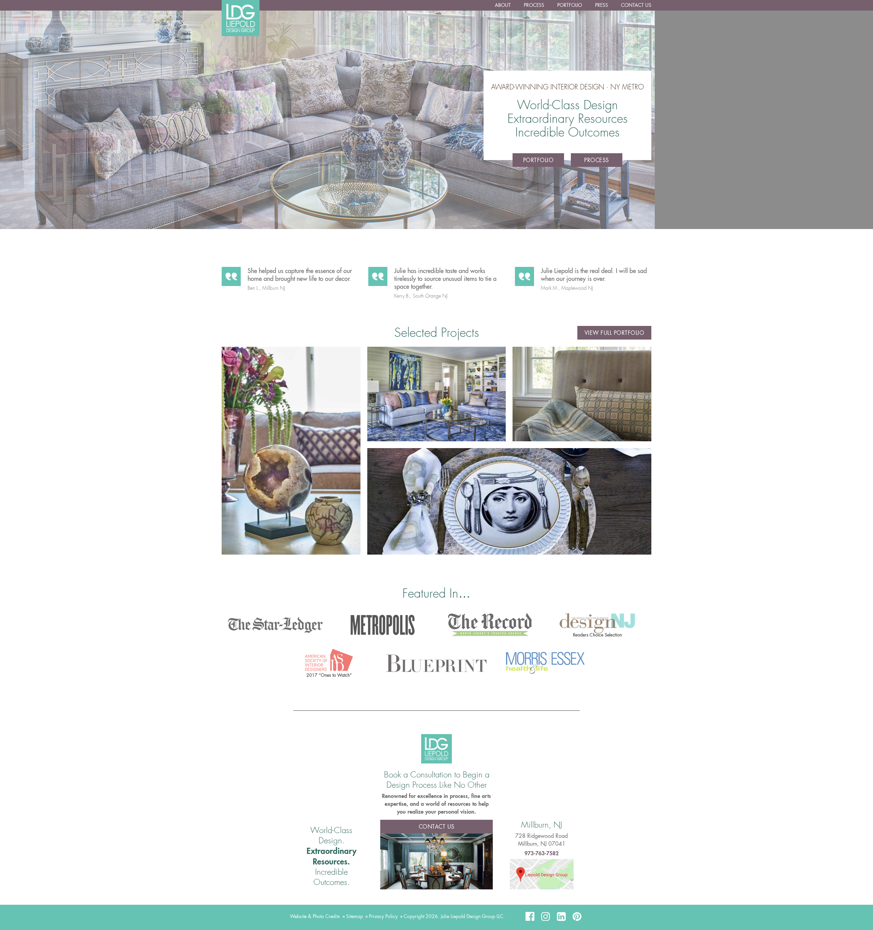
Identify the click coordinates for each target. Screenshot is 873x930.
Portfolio (569, 5)
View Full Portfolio (615, 333)
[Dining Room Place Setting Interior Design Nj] (509, 501)
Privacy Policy (383, 916)
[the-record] (490, 625)
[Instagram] (545, 916)
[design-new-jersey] (597, 625)
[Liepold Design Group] (436, 748)
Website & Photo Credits (315, 916)
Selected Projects (436, 333)
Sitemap (354, 916)
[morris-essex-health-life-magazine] (543, 661)
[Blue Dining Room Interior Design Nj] (436, 860)
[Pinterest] (577, 916)
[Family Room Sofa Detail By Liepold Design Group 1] (582, 394)
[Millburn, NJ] (542, 873)
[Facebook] (530, 916)
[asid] (329, 663)
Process (534, 5)
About (503, 5)
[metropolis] (382, 625)
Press (601, 5)
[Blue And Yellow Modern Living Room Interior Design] (436, 394)
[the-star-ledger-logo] (275, 625)
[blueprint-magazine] (436, 663)
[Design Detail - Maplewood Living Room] (291, 451)
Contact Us (636, 5)
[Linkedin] (561, 916)
